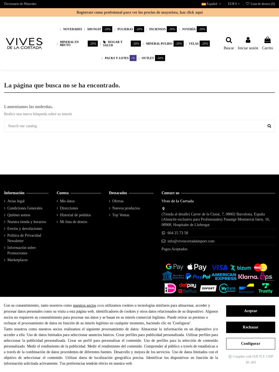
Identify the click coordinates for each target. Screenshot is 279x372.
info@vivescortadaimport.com (191, 241)
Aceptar (250, 311)
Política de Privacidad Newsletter (24, 238)
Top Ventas (120, 215)
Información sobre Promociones (21, 250)
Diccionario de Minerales (20, 4)
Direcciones (69, 208)
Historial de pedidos (75, 215)
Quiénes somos (18, 215)
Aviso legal (16, 201)
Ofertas (117, 201)
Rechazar (250, 327)
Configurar (250, 343)
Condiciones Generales (24, 208)
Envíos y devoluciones (24, 229)
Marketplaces (17, 260)
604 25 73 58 (178, 233)
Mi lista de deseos (73, 222)
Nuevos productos (126, 208)
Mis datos (67, 201)
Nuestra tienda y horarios (26, 222)
